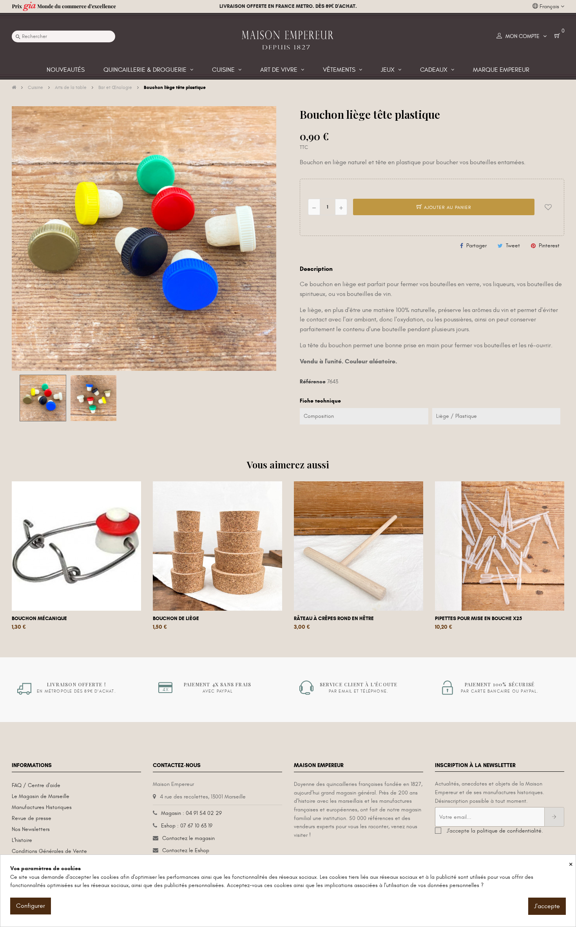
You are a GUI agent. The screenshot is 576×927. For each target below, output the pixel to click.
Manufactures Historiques (42, 807)
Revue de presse (31, 818)
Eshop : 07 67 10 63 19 (186, 825)
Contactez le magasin (188, 838)
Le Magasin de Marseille (40, 796)
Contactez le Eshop (185, 850)
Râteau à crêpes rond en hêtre (334, 618)
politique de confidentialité (509, 830)
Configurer (30, 905)
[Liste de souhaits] (548, 207)
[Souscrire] (554, 817)
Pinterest (549, 245)
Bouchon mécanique (39, 618)
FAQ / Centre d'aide (36, 785)
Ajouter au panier (446, 207)
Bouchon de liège (176, 618)
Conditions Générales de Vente (49, 851)
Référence (313, 381)
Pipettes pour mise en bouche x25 (478, 618)
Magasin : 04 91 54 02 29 (191, 813)
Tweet (513, 245)
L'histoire (22, 840)
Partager (476, 245)
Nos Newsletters (31, 829)
